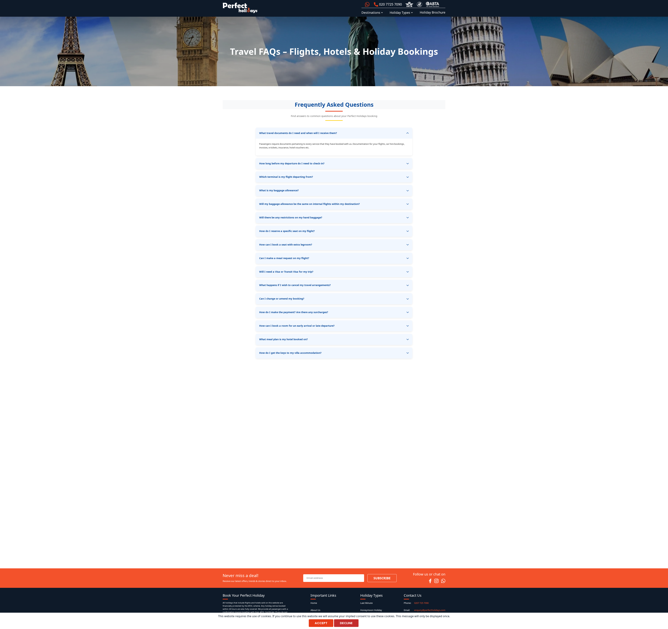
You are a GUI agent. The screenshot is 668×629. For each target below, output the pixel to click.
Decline (346, 623)
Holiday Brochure (432, 12)
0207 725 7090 (421, 603)
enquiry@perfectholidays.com (429, 610)
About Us (315, 610)
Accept (321, 623)
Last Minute (366, 603)
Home (314, 603)
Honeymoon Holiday (371, 610)
